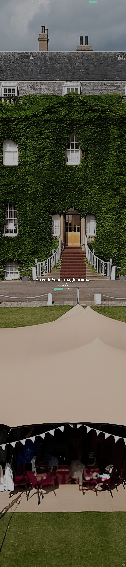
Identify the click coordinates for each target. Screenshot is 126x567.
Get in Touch (68, 288)
